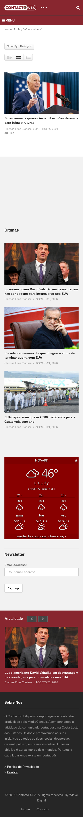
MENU (10, 20)
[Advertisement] (37, 192)
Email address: (15, 565)
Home (8, 29)
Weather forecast (41, 536)
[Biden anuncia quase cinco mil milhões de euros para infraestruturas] (41, 93)
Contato (12, 772)
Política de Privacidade (23, 766)
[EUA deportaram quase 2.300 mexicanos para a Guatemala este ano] (41, 391)
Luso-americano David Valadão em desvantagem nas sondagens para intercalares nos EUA (41, 675)
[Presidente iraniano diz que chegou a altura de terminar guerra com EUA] (41, 328)
